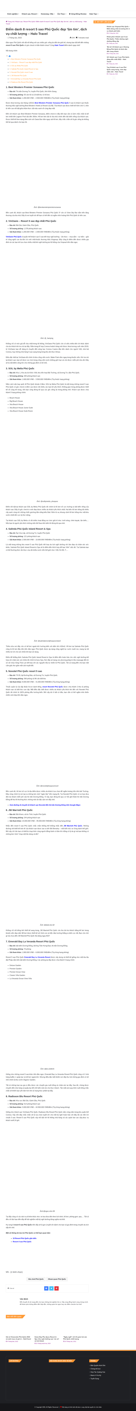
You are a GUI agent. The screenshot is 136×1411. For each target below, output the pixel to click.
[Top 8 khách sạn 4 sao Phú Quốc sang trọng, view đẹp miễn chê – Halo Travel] (99, 70)
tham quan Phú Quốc (57, 1279)
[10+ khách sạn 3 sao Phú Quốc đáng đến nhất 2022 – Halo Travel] (99, 60)
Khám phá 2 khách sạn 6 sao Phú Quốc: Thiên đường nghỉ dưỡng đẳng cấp (117, 39)
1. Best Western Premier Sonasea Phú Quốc (25, 59)
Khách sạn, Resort (29, 14)
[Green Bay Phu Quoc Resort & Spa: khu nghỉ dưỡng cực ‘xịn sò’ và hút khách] (47, 1327)
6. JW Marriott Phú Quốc (18, 75)
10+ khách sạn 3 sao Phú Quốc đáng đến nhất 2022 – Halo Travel (118, 59)
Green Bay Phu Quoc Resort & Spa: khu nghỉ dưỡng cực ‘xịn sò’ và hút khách (47, 1339)
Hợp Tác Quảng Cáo (98, 1372)
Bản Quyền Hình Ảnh (98, 1365)
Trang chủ (10, 21)
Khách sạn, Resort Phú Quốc (25, 21)
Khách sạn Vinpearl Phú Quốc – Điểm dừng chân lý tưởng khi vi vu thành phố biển (118, 29)
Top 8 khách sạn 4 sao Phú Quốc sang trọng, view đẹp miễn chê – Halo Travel (116, 69)
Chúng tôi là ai (95, 1369)
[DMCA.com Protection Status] (68, 1380)
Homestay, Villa (47, 14)
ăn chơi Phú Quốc (36, 1279)
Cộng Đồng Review (78, 14)
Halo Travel (59, 45)
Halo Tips (93, 14)
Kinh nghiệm (12, 14)
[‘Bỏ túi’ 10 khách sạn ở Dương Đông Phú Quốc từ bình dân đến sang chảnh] (99, 50)
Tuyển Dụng (95, 1378)
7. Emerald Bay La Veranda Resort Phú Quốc (25, 79)
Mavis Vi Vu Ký (96, 1375)
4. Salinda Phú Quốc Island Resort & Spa (24, 69)
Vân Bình (24, 1299)
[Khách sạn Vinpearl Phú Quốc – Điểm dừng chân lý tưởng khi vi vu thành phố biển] (99, 29)
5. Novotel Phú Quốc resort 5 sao (21, 72)
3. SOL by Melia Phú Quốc (19, 66)
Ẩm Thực (61, 14)
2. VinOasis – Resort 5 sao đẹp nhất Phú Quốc (26, 62)
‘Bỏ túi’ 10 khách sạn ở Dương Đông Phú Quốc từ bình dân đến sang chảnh (118, 49)
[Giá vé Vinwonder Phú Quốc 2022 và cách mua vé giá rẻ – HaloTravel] (18, 1327)
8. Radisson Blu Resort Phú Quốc (21, 82)
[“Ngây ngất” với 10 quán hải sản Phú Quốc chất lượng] (76, 1327)
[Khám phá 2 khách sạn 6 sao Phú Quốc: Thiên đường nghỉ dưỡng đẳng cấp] (99, 40)
